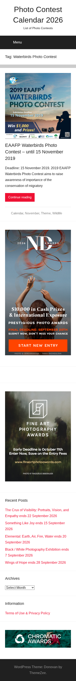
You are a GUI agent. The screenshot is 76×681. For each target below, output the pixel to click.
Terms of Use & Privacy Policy (27, 613)
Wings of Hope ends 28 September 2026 (35, 562)
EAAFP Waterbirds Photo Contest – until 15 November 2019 (34, 152)
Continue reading (19, 197)
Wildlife (57, 213)
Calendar (17, 213)
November (32, 213)
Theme (46, 213)
